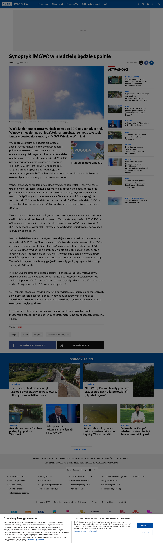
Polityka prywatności (36, 540)
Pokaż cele (144, 532)
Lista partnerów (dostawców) (85, 531)
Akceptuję (145, 525)
